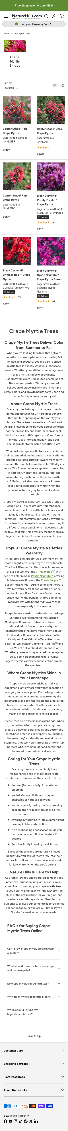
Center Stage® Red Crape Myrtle (15, 131)
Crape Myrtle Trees (21, 33)
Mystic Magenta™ (42, 575)
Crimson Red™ (45, 571)
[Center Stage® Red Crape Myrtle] (17, 110)
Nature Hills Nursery (20, 1115)
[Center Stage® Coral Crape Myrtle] (51, 110)
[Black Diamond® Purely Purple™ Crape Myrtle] (51, 176)
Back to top (34, 1036)
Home (6, 33)
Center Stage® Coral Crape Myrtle (50, 131)
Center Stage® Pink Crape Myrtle (15, 197)
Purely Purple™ (51, 580)
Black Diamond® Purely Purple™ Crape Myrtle (47, 200)
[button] (62, 16)
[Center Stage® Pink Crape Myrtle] (17, 176)
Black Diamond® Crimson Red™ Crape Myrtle (16, 275)
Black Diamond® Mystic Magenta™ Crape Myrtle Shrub (49, 275)
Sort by (8, 82)
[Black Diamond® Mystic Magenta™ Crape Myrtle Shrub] (51, 251)
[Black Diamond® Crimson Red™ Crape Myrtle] (17, 251)
